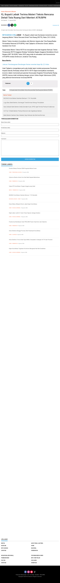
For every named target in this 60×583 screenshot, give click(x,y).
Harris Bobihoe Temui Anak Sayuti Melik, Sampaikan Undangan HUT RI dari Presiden (30, 239)
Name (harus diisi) (5, 122)
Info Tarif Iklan (35, 558)
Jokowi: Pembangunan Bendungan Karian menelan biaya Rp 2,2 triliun (25, 64)
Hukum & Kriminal (16, 207)
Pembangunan (5, 558)
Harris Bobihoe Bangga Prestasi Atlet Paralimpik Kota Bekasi (24, 230)
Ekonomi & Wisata (13, 198)
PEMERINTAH (21, 5)
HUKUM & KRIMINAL (13, 5)
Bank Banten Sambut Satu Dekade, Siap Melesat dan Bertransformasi (24, 115)
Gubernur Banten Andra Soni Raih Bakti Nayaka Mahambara (24, 177)
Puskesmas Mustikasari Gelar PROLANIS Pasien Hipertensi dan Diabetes (28, 222)
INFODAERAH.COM (9, 35)
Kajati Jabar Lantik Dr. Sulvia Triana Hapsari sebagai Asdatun (24, 213)
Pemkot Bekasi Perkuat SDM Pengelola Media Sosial (22, 168)
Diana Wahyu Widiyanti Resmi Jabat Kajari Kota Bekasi (23, 204)
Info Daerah (4, 548)
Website (3, 133)
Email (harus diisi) (5, 127)
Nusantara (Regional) (7, 555)
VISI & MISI (34, 560)
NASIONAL (6, 5)
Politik (3, 560)
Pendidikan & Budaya (17, 172)
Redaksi (37, 574)
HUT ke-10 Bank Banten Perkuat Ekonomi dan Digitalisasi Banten (23, 111)
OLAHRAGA (50, 5)
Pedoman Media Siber (37, 555)
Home (10, 172)
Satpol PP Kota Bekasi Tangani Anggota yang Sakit (22, 186)
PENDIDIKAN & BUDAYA (33, 5)
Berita (10, 190)
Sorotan (3, 550)
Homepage (34, 562)
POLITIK (26, 5)
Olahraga (14, 234)
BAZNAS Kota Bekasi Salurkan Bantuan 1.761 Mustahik (20, 98)
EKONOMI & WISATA (43, 5)
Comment (3, 138)
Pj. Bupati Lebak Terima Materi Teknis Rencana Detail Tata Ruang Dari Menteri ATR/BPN (31, 90)
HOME (2, 5)
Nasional (33, 548)
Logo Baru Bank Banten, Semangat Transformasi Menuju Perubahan (24, 102)
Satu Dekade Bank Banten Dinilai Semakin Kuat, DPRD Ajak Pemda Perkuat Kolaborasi (29, 107)
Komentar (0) (56, 25)
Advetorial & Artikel (37, 543)
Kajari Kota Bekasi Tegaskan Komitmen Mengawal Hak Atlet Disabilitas (27, 248)
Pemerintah (15, 181)
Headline (3, 545)
